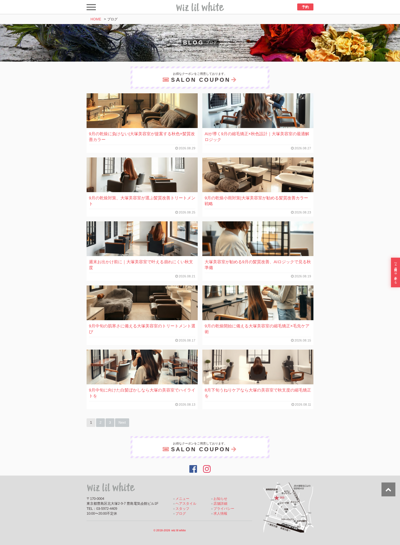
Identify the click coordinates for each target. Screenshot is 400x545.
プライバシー (223, 509)
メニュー (182, 499)
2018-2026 (169, 530)
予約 (305, 7)
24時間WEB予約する (395, 272)
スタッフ (182, 509)
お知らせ (220, 499)
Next (122, 422)
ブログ (180, 513)
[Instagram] (207, 469)
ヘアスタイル (185, 503)
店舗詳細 (220, 503)
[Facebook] (193, 469)
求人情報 (220, 513)
